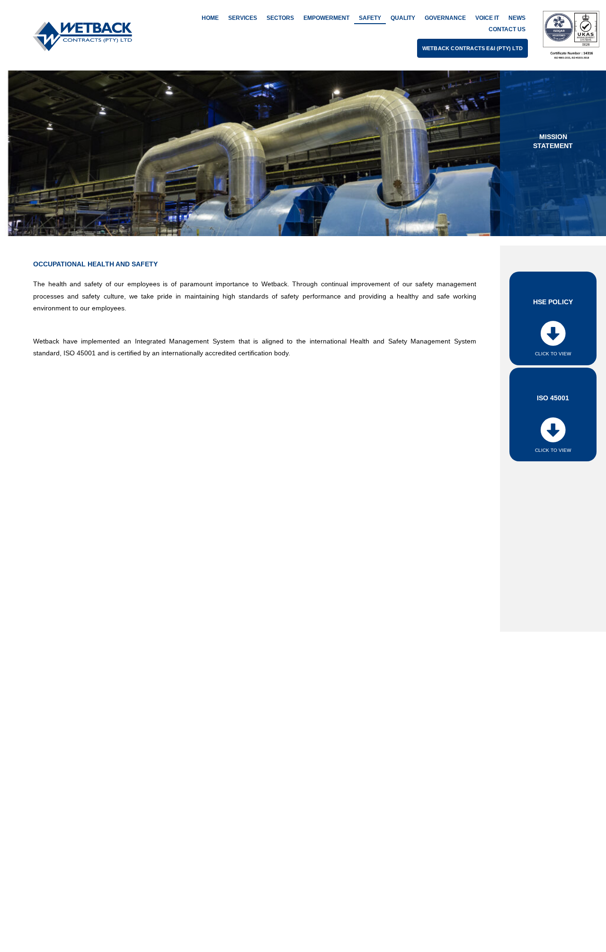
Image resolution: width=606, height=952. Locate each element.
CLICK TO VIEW (553, 353)
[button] (472, 48)
